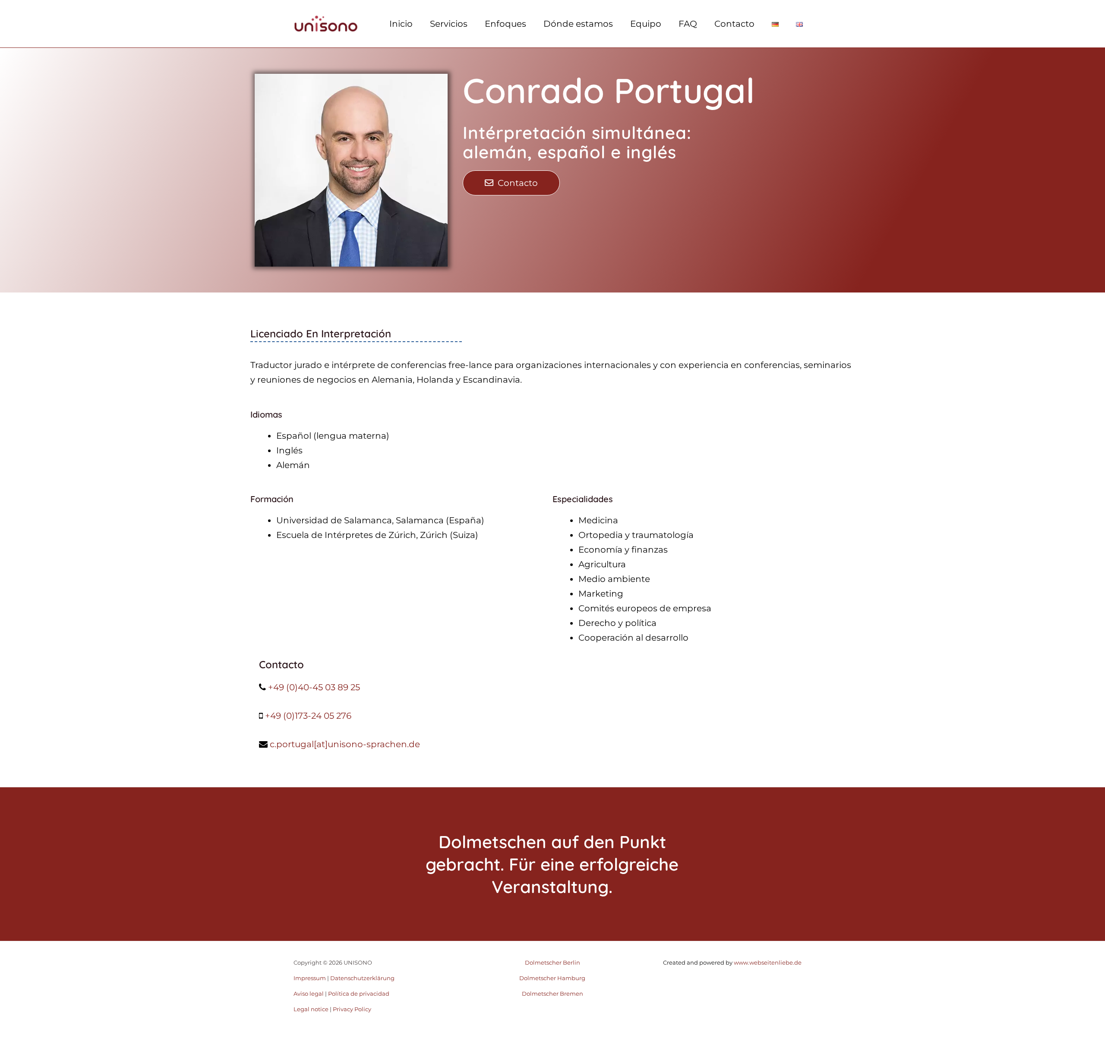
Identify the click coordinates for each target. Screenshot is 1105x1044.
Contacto (734, 24)
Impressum (310, 978)
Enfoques (505, 24)
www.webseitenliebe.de (767, 962)
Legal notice (311, 1009)
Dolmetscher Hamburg (552, 978)
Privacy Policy (352, 1009)
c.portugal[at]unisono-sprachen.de (345, 744)
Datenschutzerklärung (362, 978)
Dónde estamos (578, 24)
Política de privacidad (358, 993)
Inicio (401, 24)
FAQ (688, 24)
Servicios (448, 24)
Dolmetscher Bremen (552, 993)
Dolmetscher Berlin (552, 962)
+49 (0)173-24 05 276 (308, 716)
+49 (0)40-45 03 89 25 (314, 687)
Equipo (645, 24)
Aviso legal (309, 993)
